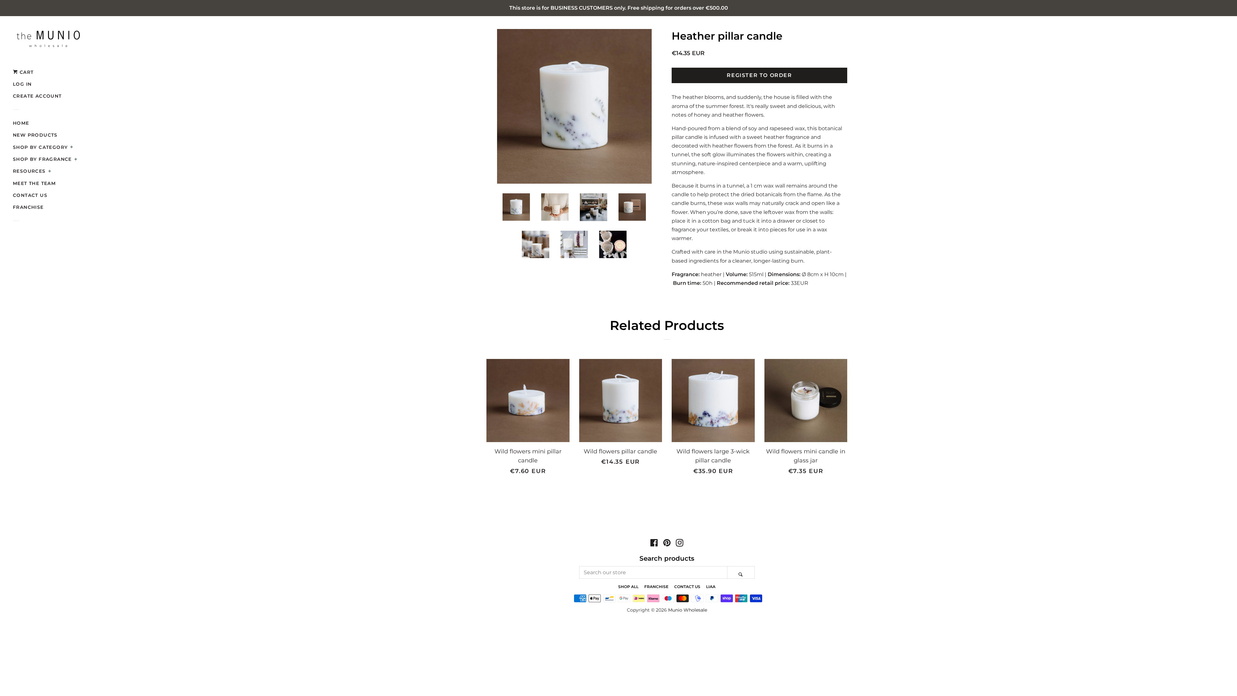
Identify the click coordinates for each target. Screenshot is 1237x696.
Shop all (628, 586)
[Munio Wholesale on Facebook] (654, 543)
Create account (37, 96)
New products (35, 135)
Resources (29, 171)
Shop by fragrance (42, 159)
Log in (22, 84)
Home (21, 123)
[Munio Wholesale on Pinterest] (667, 543)
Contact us (30, 195)
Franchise (28, 207)
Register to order (759, 75)
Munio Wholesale (687, 610)
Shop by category (40, 147)
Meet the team (34, 183)
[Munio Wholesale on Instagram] (680, 543)
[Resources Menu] (50, 171)
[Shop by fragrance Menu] (76, 159)
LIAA (710, 586)
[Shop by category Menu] (71, 147)
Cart (26, 72)
